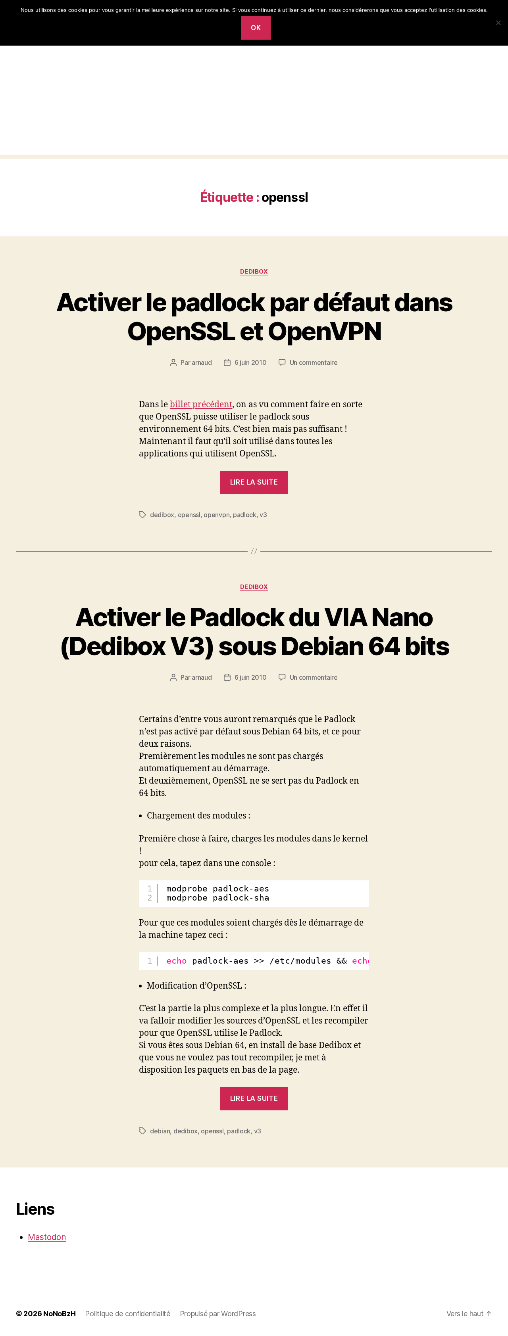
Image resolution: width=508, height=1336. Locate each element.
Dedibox (254, 271)
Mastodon (47, 1237)
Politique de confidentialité (127, 1313)
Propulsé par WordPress (218, 1313)
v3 (263, 515)
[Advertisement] (254, 99)
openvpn (216, 515)
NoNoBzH (59, 1313)
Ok (256, 28)
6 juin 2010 (251, 362)
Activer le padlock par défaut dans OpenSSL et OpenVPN (254, 316)
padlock (244, 515)
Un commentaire (314, 362)
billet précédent (201, 404)
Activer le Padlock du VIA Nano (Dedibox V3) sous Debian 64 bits (254, 631)
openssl (189, 515)
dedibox (162, 515)
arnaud (202, 362)
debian (160, 1131)
